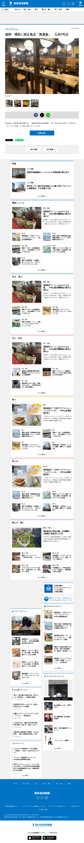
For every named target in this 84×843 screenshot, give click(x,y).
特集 (67, 9)
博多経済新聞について (12, 806)
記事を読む (42, 133)
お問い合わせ (75, 806)
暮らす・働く (46, 9)
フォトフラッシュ (11, 29)
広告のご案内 (44, 809)
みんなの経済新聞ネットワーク (42, 825)
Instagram (73, 4)
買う (36, 9)
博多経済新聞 (18, 4)
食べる (17, 9)
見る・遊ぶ (27, 9)
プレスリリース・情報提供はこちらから (34, 806)
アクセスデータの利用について (58, 806)
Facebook (64, 4)
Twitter (68, 4)
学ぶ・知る (58, 9)
